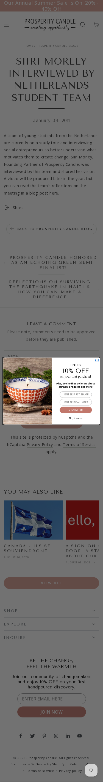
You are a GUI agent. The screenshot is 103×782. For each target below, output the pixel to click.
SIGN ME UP (75, 410)
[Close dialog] (97, 360)
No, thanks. (75, 417)
